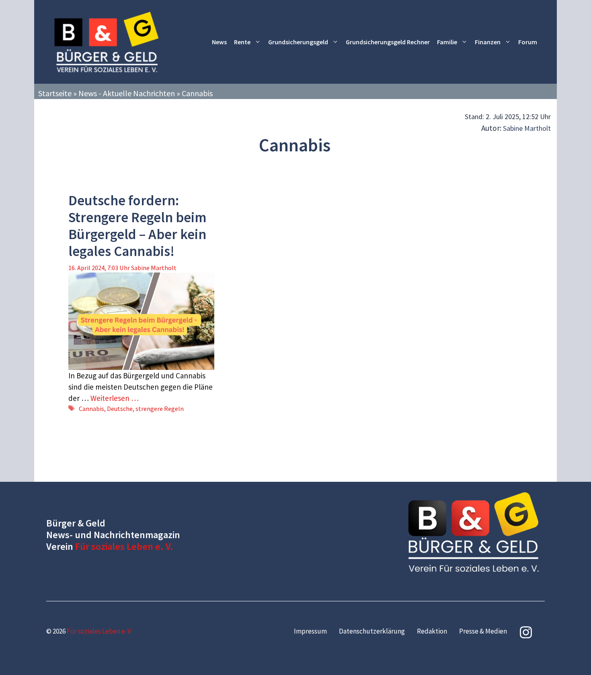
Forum (527, 42)
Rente (242, 42)
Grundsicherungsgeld (298, 42)
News (219, 42)
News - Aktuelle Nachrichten (126, 93)
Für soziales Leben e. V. (124, 546)
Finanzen (488, 42)
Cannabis (91, 409)
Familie (447, 42)
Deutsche (120, 409)
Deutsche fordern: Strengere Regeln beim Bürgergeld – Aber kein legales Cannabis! (137, 226)
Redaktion (432, 631)
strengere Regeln (159, 409)
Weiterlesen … (114, 398)
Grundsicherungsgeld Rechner (388, 42)
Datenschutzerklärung (372, 631)
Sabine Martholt (527, 128)
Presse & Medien (483, 631)
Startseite (55, 93)
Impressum (310, 631)
